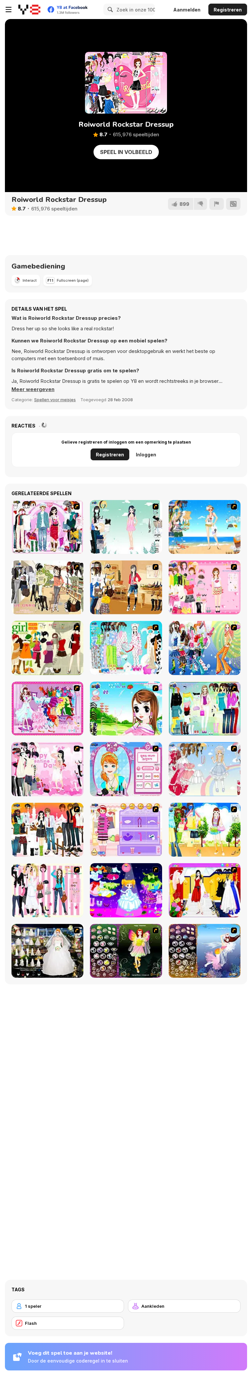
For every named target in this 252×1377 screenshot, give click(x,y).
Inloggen (146, 454)
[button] (32, 389)
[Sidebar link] (8, 9)
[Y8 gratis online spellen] (29, 9)
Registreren (228, 9)
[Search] (109, 9)
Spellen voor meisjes (55, 399)
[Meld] (216, 204)
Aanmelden (186, 9)
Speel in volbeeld (126, 152)
